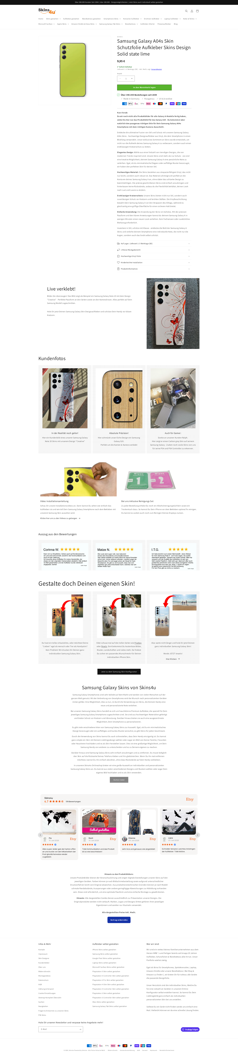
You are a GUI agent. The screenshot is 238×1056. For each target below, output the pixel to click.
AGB (40, 984)
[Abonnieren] (80, 1029)
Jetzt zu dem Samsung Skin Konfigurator (119, 671)
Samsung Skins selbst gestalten (105, 954)
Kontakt (41, 949)
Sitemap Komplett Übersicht (49, 997)
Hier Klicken (171, 659)
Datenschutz (43, 980)
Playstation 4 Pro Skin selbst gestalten (107, 980)
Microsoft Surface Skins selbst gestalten (108, 967)
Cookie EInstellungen (47, 993)
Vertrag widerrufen (119, 920)
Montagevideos (44, 976)
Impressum (42, 954)
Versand (145, 1050)
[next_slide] (197, 835)
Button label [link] (119, 779)
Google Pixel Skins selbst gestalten (106, 958)
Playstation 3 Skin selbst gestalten (106, 993)
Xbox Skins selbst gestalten (103, 1002)
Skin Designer (43, 958)
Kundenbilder (43, 963)
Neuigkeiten (43, 1006)
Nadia (170, 838)
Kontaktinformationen (167, 1050)
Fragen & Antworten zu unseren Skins (53, 1011)
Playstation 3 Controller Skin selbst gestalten (110, 997)
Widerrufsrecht (44, 971)
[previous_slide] (40, 835)
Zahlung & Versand (46, 989)
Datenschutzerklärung (127, 1050)
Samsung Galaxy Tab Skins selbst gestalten (109, 1006)
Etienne (92, 838)
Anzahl (119, 74)
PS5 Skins (42, 1015)
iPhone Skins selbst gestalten (104, 949)
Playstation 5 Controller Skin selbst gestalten (110, 976)
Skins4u (71, 1050)
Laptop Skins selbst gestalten (104, 963)
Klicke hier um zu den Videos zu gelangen (58, 518)
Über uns (42, 967)
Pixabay (137, 642)
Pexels (104, 646)
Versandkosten (156, 69)
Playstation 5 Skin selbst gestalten (106, 971)
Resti (51, 838)
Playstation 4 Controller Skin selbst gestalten (110, 989)
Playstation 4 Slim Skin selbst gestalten (108, 984)
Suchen (41, 1002)
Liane (131, 838)
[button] (53, 18)
